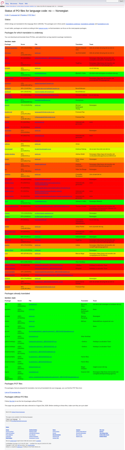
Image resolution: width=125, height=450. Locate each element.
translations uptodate (87, 24)
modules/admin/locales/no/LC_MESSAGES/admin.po (52, 272)
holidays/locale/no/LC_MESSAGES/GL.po (42, 346)
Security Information (81, 433)
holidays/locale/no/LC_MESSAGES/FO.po (43, 341)
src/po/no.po (33, 304)
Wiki (26, 3)
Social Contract (9, 431)
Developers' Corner (34, 438)
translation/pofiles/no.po (42, 100)
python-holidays (10, 265)
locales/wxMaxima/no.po (43, 179)
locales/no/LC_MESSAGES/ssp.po (40, 357)
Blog (7, 3)
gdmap (7, 237)
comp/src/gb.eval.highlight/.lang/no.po (47, 88)
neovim (7, 73)
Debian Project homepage (18, 412)
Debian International (11, 6)
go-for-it (7, 262)
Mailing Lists (79, 436)
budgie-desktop (10, 154)
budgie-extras (9, 183)
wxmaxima (8, 179)
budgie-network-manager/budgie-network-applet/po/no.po (53, 196)
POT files (32, 15)
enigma (7, 164)
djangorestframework (11, 206)
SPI (19, 445)
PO (35, 6)
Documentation (57, 434)
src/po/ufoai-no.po (40, 201)
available (38, 440)
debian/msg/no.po (35, 367)
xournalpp (8, 130)
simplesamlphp (10, 272)
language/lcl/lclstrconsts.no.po (44, 112)
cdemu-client (9, 250)
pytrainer (7, 282)
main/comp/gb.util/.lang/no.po (44, 92)
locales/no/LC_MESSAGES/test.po (40, 362)
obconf (7, 105)
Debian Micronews (104, 434)
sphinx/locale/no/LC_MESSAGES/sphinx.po (49, 58)
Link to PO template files (12, 392)
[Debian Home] (2, 3)
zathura (7, 144)
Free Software (9, 434)
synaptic (7, 68)
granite (7, 122)
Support (78, 430)
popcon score (43, 28)
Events (54, 433)
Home (7, 427)
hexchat (7, 63)
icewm (7, 159)
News (54, 430)
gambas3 (8, 83)
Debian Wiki (56, 438)
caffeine (7, 220)
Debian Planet (103, 436)
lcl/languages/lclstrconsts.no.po (45, 117)
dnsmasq (8, 53)
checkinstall (8, 149)
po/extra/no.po (39, 122)
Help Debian (9, 438)
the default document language (19, 421)
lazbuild (7, 287)
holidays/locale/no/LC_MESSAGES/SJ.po (48, 268)
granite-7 (8, 135)
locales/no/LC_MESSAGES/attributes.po (42, 352)
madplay (7, 174)
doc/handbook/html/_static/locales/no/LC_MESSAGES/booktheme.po (51, 331)
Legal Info (8, 436)
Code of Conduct (10, 433)
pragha (7, 245)
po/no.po (38, 48)
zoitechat (8, 240)
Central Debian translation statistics (25, 6)
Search (101, 431)
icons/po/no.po (33, 372)
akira (6, 258)
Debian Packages (33, 436)
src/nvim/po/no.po (40, 73)
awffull (7, 226)
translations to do (103, 24)
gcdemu (7, 278)
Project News (56, 431)
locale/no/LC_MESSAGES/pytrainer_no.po (49, 282)
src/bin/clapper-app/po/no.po (44, 213)
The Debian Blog (104, 433)
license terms (31, 445)
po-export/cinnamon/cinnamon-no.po (47, 95)
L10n (7, 15)
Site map (102, 430)
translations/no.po (40, 220)
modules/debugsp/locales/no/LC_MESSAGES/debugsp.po (54, 275)
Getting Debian (33, 430)
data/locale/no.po (40, 164)
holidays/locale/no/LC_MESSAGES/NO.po (49, 265)
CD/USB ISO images (34, 433)
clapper (7, 213)
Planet (21, 3)
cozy (6, 253)
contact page (13, 440)
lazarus (7, 117)
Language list (15, 15)
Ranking (24, 15)
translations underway (73, 24)
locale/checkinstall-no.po (43, 149)
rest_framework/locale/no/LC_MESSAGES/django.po (52, 206)
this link (12, 401)
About (7, 430)
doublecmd (8, 112)
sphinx (7, 58)
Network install (33, 431)
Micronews (13, 3)
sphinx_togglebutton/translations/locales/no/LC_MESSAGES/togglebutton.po (54, 377)
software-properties (11, 48)
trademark (19, 447)
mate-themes (9, 78)
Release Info (56, 436)
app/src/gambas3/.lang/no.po (44, 83)
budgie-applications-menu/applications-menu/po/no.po (52, 188)
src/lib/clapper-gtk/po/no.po (43, 216)
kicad (6, 100)
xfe (6, 169)
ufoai (6, 201)
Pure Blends (32, 434)
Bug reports (79, 434)
